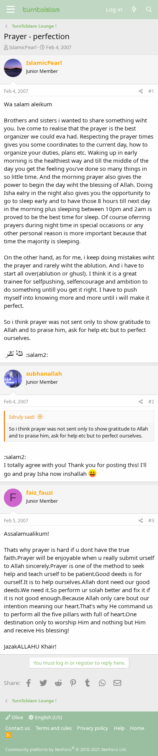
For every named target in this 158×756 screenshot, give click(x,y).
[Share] (141, 91)
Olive (16, 717)
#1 (151, 91)
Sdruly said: (22, 416)
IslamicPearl (22, 47)
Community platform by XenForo (66, 749)
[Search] (149, 9)
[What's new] (133, 9)
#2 (151, 401)
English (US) (48, 717)
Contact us (17, 728)
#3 (151, 520)
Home (137, 728)
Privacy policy (92, 728)
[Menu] (11, 9)
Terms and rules (54, 728)
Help (119, 728)
